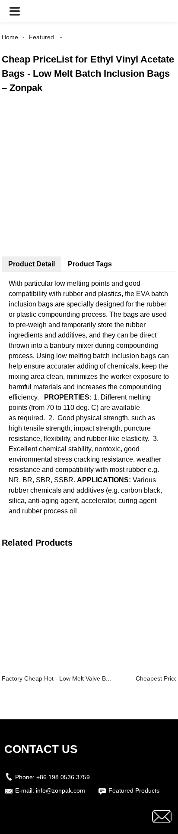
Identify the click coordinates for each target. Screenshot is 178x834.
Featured (41, 37)
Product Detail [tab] (31, 264)
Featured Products (133, 790)
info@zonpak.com (60, 790)
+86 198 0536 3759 (63, 777)
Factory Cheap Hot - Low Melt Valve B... (56, 678)
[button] (15, 11)
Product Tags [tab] (90, 264)
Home (10, 37)
